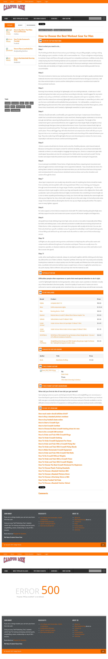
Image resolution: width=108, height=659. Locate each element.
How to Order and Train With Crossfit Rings (54, 435)
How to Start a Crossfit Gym (48, 422)
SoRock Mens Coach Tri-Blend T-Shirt (62, 319)
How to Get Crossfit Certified (49, 426)
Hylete (42, 303)
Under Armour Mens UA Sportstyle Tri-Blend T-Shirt (66, 323)
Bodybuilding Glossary (47, 522)
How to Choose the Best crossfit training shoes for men (59, 428)
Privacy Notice (78, 526)
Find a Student (29, 1)
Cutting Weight (15, 110)
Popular (9, 25)
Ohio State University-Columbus (70, 380)
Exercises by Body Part (47, 526)
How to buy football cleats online (50, 419)
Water (22, 103)
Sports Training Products (47, 524)
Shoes (12, 106)
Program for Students (20, 534)
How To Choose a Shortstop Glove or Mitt (53, 477)
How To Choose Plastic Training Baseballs (54, 468)
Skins (41, 307)
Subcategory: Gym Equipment (62, 30)
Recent (20, 25)
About (12, 1)
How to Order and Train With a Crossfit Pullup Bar (56, 444)
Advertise (77, 530)
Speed (28, 106)
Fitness (7, 110)
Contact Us (77, 522)
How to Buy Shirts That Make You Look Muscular (23, 31)
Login (46, 1)
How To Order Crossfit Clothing (50, 438)
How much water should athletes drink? (53, 413)
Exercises (54, 18)
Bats (27, 103)
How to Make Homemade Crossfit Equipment (55, 450)
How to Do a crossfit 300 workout (50, 432)
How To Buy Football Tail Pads (49, 480)
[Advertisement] (65, 9)
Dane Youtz (64, 374)
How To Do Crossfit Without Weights (52, 456)
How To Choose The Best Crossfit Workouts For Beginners (60, 465)
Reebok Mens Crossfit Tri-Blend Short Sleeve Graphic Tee (68, 315)
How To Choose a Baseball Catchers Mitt (53, 471)
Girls (31, 103)
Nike (41, 311)
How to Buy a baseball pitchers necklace (53, 416)
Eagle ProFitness (43, 342)
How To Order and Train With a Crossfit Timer (55, 459)
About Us (77, 518)
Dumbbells (15, 103)
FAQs (76, 524)
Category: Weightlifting (45, 30)
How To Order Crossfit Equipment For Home (54, 441)
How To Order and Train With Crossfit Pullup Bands (57, 447)
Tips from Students (39, 18)
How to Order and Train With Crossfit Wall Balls (56, 453)
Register (39, 1)
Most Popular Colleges (20, 18)
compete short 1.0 (56, 303)
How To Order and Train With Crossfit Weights (55, 462)
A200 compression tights (58, 307)
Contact (19, 1)
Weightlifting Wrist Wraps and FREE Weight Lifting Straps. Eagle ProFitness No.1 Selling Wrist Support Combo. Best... (72, 342)
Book (41, 360)
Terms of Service (79, 528)
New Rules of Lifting (62, 360)
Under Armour (42, 324)
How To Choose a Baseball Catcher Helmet (54, 483)
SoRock (42, 319)
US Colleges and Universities (48, 518)
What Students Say (79, 520)
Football (7, 103)
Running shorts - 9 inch (57, 311)
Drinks (7, 106)
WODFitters (43, 335)
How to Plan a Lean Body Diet (23, 49)
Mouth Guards (21, 106)
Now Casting (66, 18)
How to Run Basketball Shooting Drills (24, 59)
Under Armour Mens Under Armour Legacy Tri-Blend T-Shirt (68, 329)
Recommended (31, 25)
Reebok (42, 315)
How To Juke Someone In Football (21, 40)
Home (5, 1)
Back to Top (103, 545)
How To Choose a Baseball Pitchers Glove (54, 474)
